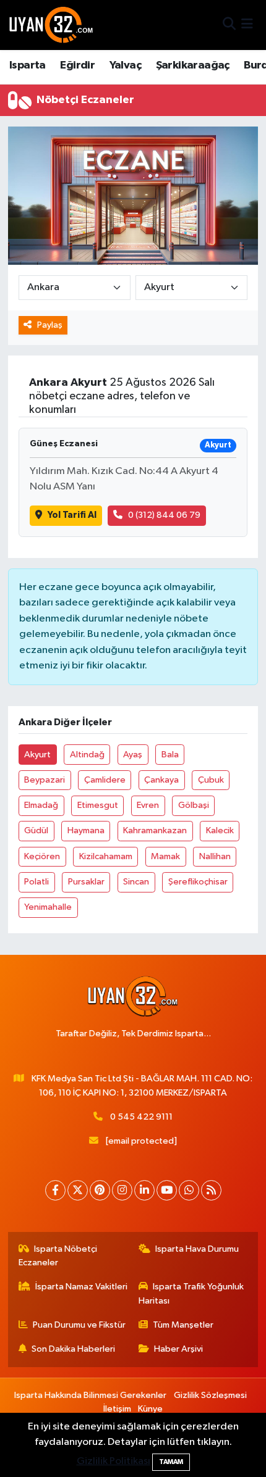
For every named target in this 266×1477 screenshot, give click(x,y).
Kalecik (220, 830)
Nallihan (215, 856)
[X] (77, 1190)
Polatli (36, 881)
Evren (148, 805)
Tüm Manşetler (183, 1324)
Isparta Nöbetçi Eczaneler (58, 1255)
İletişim (117, 1408)
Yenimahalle (48, 907)
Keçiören (42, 856)
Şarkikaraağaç (193, 65)
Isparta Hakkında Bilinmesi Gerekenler (90, 1395)
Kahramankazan (155, 830)
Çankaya (161, 779)
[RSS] (211, 1190)
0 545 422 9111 (141, 1116)
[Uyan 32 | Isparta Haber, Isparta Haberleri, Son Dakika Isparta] (51, 24)
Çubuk (211, 779)
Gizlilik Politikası (113, 1461)
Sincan (136, 881)
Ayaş (132, 754)
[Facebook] (55, 1190)
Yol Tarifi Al (72, 515)
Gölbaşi (193, 805)
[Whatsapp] (189, 1190)
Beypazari (44, 779)
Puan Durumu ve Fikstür (79, 1324)
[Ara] (229, 25)
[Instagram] (122, 1190)
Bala (170, 754)
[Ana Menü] (247, 25)
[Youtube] (167, 1190)
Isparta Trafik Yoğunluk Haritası (191, 1293)
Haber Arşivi (178, 1349)
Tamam (171, 1461)
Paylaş (49, 325)
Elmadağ (41, 805)
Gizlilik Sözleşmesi (210, 1395)
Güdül (36, 830)
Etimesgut (97, 805)
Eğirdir (77, 65)
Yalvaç (125, 65)
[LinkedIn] (144, 1190)
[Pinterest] (100, 1190)
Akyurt (37, 754)
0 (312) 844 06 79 (164, 515)
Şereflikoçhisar (198, 881)
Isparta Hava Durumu (197, 1249)
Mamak (165, 856)
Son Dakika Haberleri (73, 1349)
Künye (150, 1408)
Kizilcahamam (105, 856)
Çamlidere (105, 779)
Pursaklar (86, 881)
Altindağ (87, 754)
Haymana (86, 830)
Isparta (27, 65)
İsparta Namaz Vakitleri (81, 1286)
